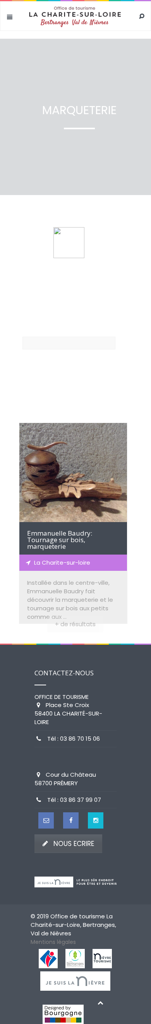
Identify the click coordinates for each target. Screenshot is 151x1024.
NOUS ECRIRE (73, 843)
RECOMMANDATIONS (58, 369)
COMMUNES (44, 386)
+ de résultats (75, 624)
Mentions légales (53, 942)
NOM (28, 329)
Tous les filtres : (43, 303)
